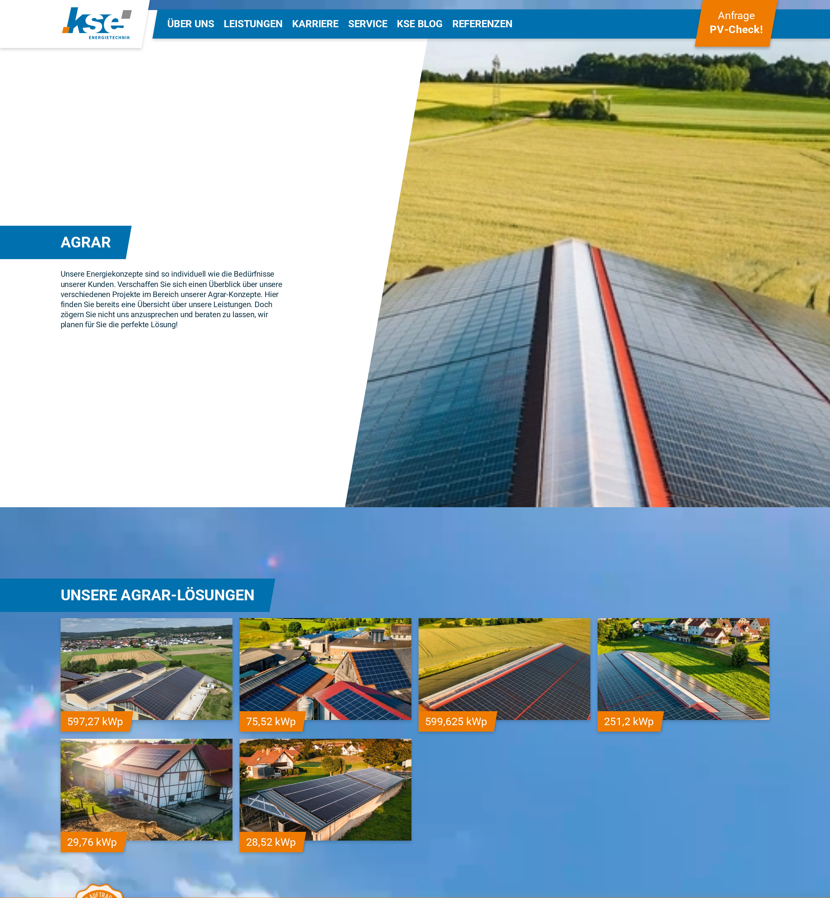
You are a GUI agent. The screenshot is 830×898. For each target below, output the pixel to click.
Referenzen (482, 24)
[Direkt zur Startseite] (97, 24)
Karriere (315, 24)
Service (367, 24)
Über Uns (190, 24)
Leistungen (253, 24)
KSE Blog (419, 24)
